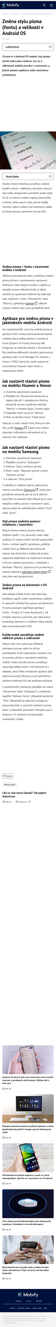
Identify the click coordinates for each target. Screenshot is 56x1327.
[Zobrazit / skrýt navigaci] (51, 5)
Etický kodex (37, 1308)
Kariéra (18, 1301)
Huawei (19, 428)
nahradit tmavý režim (34, 572)
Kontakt (39, 1301)
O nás (28, 1301)
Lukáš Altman (12, 46)
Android (15, 14)
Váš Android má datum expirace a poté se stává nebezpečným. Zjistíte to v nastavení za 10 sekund (27, 1176)
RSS (45, 1308)
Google (30, 303)
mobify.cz (5, 14)
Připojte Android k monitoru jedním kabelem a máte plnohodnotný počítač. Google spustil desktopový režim (28, 1129)
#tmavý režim (9, 784)
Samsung (29, 490)
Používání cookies (24, 1308)
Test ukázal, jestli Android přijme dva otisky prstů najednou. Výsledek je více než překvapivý (26, 1222)
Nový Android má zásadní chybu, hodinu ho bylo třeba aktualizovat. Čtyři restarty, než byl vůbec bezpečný (25, 1270)
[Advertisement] (28, 103)
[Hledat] (44, 5)
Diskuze (22, 802)
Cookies (12, 1308)
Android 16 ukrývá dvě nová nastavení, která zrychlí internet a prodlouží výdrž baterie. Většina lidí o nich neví (27, 1080)
